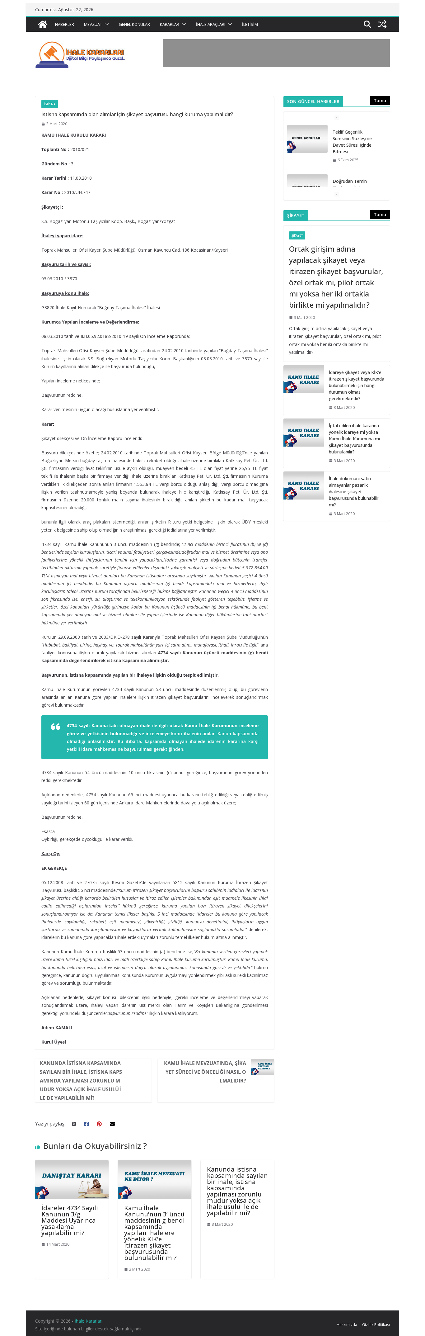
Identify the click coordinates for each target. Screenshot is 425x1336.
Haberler (64, 24)
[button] (105, 24)
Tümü (380, 100)
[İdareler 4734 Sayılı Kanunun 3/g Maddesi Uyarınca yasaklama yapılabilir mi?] (72, 1164)
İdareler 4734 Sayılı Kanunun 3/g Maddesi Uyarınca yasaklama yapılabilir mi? (69, 1220)
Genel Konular (134, 24)
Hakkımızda (347, 1324)
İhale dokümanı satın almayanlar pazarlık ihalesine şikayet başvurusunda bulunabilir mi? (353, 492)
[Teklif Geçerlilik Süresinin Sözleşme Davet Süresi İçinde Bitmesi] (307, 139)
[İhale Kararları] (42, 24)
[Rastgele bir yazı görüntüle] (382, 24)
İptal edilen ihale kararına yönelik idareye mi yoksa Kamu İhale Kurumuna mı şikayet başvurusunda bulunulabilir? (354, 439)
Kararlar (169, 24)
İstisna (49, 104)
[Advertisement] (276, 53)
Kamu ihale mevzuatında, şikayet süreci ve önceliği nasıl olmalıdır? (205, 1072)
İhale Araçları (210, 24)
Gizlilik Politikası (376, 1324)
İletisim (250, 24)
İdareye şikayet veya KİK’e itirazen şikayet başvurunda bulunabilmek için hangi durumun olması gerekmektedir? (356, 385)
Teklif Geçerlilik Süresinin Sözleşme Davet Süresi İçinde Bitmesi (352, 141)
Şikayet (297, 235)
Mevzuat (93, 24)
